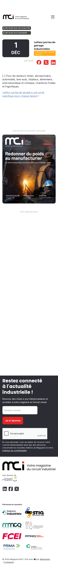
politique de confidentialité (14, 450)
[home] (16, 17)
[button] (52, 16)
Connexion (9, 562)
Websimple (45, 559)
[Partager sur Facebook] (39, 63)
